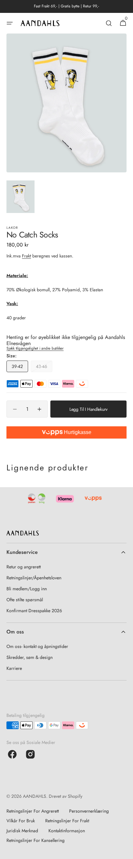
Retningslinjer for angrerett (32, 811)
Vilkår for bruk (20, 820)
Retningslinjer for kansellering (35, 840)
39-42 (20, 367)
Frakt (26, 256)
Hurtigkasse (77, 432)
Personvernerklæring (89, 811)
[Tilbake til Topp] (125, 851)
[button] (10, 23)
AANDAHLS (34, 796)
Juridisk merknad (22, 830)
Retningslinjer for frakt (67, 820)
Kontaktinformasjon (66, 830)
